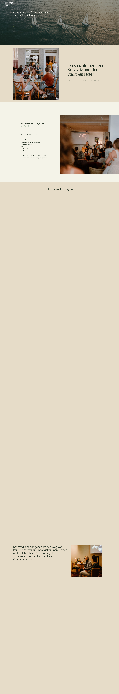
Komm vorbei (22, 27)
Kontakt (113, 4)
